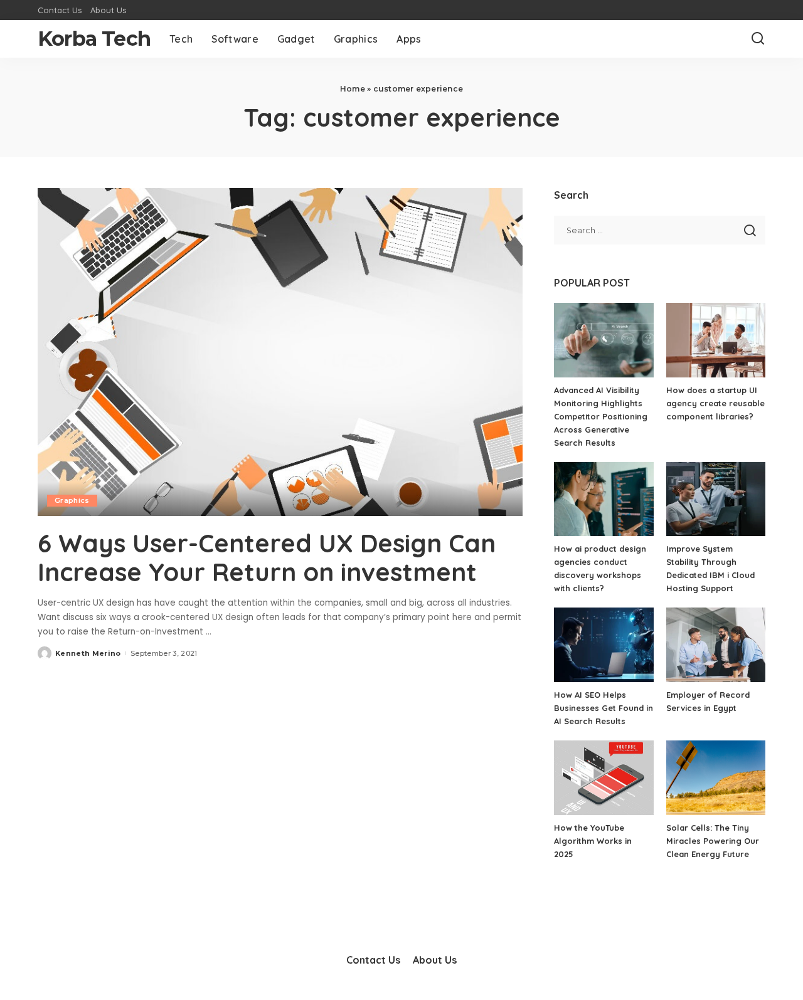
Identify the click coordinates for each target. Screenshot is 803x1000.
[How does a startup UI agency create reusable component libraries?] (715, 340)
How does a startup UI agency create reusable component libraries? (715, 403)
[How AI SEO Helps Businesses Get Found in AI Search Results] (603, 645)
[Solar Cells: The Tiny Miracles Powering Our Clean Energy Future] (715, 777)
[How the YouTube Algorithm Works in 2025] (603, 777)
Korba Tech (94, 38)
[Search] (757, 39)
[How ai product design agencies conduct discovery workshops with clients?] (603, 499)
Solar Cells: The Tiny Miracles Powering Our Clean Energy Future (712, 841)
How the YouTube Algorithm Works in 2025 (593, 841)
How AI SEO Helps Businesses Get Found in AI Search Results (603, 708)
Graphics (72, 500)
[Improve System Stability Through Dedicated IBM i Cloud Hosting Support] (715, 499)
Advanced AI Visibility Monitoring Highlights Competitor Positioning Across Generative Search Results (600, 416)
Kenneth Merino (88, 653)
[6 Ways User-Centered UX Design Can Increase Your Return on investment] (280, 351)
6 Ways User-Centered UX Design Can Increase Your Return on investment (267, 557)
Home (352, 88)
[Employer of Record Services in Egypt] (715, 645)
